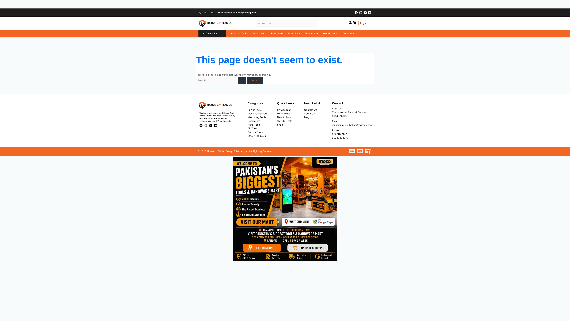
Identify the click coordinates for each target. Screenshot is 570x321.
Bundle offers (259, 33)
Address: (337, 108)
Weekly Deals (330, 33)
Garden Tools (255, 132)
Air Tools (253, 128)
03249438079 (340, 137)
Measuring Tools (257, 117)
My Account (284, 109)
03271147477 (339, 134)
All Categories (209, 33)
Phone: (336, 130)
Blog (306, 117)
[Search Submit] (242, 80)
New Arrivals (311, 33)
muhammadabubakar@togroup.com (352, 124)
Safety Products (257, 135)
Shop (280, 124)
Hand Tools (294, 33)
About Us (309, 113)
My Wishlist (283, 113)
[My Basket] (354, 23)
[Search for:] (221, 80)
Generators (254, 120)
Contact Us (348, 33)
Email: (335, 121)
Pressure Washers (257, 113)
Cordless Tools (239, 33)
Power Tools (277, 33)
